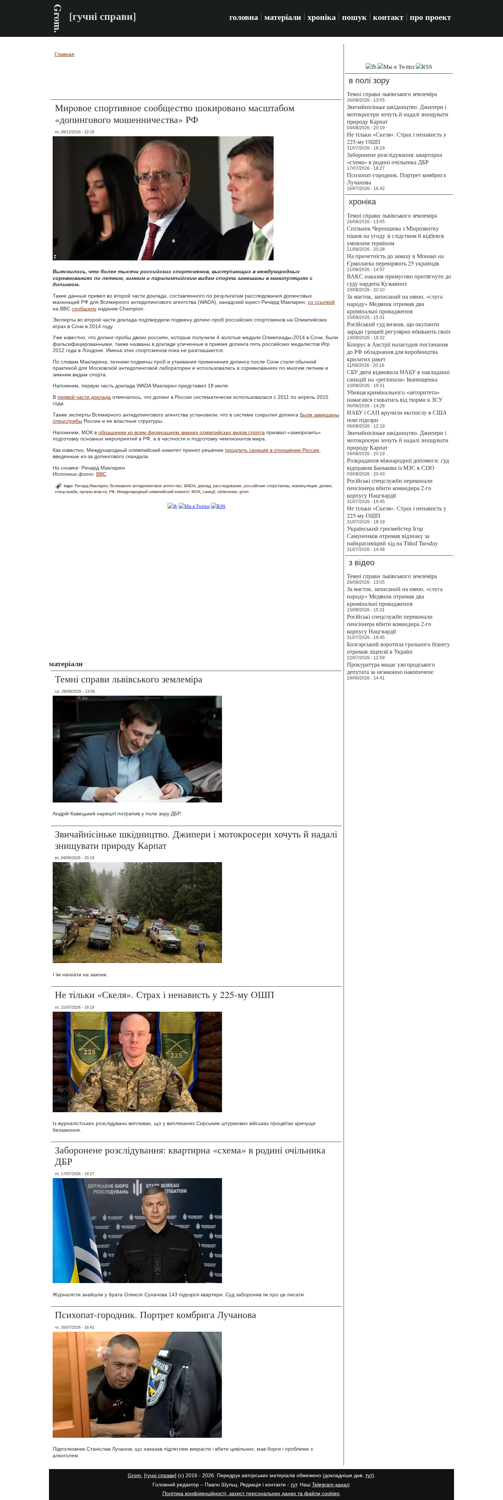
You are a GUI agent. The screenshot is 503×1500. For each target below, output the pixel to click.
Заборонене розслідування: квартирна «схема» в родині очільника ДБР (190, 1155)
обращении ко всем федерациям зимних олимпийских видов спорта (181, 432)
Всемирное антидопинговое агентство (146, 486)
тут (368, 1475)
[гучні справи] (160, 1475)
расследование (227, 486)
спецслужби (66, 491)
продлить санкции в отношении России (272, 450)
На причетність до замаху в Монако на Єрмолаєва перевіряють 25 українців (395, 259)
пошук (354, 17)
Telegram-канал (330, 1484)
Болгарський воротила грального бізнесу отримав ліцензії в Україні (398, 647)
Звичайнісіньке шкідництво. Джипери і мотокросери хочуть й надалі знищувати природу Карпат (196, 839)
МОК (195, 491)
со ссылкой (321, 302)
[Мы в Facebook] (371, 66)
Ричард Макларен (91, 486)
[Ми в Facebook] (172, 506)
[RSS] (218, 506)
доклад (204, 486)
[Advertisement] (196, 79)
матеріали (282, 17)
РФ (112, 491)
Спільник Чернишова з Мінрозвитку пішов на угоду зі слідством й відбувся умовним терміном (395, 235)
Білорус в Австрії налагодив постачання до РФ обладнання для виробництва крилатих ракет (397, 351)
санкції (209, 491)
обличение (227, 491)
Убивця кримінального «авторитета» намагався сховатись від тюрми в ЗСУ (395, 395)
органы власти (93, 491)
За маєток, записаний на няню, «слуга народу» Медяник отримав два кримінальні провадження (395, 303)
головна (243, 17)
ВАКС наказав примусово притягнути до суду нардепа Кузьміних (399, 279)
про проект (430, 17)
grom (244, 491)
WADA (190, 486)
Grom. (58, 18)
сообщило (84, 309)
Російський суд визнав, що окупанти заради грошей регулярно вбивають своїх (399, 327)
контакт (388, 17)
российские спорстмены (267, 486)
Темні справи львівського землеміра (129, 678)
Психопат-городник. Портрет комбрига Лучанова (155, 1314)
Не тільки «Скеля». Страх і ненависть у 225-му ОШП (164, 994)
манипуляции (304, 486)
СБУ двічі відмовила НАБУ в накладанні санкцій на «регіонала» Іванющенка (398, 375)
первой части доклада (84, 397)
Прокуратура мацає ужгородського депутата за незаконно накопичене (391, 667)
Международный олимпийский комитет (153, 491)
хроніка (321, 17)
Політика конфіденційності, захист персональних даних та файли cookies (251, 1493)
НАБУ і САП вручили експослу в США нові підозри (397, 416)
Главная (64, 54)
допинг (325, 486)
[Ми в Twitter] (194, 506)
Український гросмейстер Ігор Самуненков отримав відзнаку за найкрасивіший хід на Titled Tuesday (392, 535)
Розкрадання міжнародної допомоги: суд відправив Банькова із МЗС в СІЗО (398, 463)
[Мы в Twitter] (396, 66)
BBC (101, 474)
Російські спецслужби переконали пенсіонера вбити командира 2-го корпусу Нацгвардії (390, 488)
